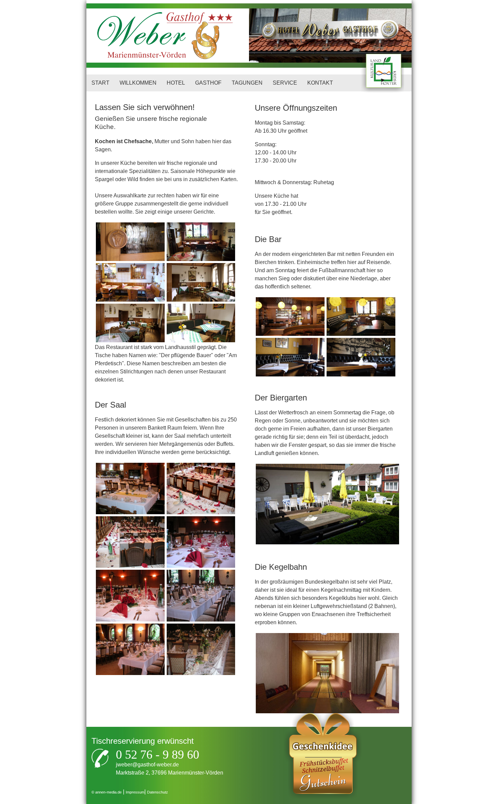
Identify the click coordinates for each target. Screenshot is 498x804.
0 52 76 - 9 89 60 (157, 754)
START (100, 83)
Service (285, 83)
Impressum (135, 792)
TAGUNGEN (247, 83)
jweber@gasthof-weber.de (147, 764)
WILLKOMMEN (138, 83)
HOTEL (176, 83)
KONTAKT (320, 83)
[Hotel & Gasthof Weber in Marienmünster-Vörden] (142, 35)
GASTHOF (208, 83)
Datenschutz (157, 792)
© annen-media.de (106, 792)
